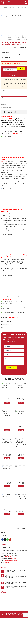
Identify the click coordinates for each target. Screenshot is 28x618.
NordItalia (3, 90)
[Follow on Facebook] (2, 539)
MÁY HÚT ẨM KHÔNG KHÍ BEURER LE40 (7, 399)
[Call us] (7, 539)
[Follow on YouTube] (10, 539)
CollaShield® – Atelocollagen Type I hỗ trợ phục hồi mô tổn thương (15, 583)
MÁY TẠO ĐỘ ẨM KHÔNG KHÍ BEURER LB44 (21, 399)
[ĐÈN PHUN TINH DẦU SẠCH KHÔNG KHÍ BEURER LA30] (7, 445)
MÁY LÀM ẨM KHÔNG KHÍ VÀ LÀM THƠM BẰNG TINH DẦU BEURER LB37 (20, 455)
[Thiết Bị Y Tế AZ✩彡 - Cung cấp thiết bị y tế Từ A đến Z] (14, 2)
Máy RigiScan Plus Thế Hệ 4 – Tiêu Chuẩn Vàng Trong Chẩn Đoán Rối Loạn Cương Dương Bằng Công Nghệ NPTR (16, 576)
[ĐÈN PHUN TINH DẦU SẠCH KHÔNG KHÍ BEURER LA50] (20, 501)
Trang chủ (4, 7)
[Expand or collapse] (25, 112)
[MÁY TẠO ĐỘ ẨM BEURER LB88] (7, 501)
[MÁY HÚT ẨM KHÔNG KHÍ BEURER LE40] (7, 390)
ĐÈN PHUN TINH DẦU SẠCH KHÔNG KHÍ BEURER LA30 (7, 455)
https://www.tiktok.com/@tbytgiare (14, 296)
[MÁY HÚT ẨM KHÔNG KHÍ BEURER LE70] (7, 417)
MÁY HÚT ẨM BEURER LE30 (20, 427)
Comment (7, 579)
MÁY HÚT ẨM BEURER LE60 (20, 483)
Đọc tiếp (7, 402)
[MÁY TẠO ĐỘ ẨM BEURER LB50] (7, 473)
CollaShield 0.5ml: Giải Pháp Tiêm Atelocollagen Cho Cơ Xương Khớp (16, 587)
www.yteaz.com (10, 321)
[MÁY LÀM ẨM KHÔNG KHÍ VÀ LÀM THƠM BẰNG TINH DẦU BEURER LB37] (20, 445)
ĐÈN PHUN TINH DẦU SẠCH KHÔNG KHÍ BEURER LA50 (20, 511)
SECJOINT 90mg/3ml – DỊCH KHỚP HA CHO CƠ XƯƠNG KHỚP (15, 571)
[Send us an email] (5, 539)
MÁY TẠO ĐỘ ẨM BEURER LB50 (7, 483)
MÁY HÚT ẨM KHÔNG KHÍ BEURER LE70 (7, 427)
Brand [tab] (3, 101)
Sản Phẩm (11, 7)
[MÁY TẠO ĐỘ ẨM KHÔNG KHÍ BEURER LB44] (20, 390)
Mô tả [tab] (2, 98)
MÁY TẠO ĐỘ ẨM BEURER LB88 (7, 511)
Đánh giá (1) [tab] (4, 104)
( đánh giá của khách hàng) (20, 47)
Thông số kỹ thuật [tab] (6, 107)
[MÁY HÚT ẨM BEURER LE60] (20, 473)
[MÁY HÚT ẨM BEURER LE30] (20, 417)
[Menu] (2, 2)
